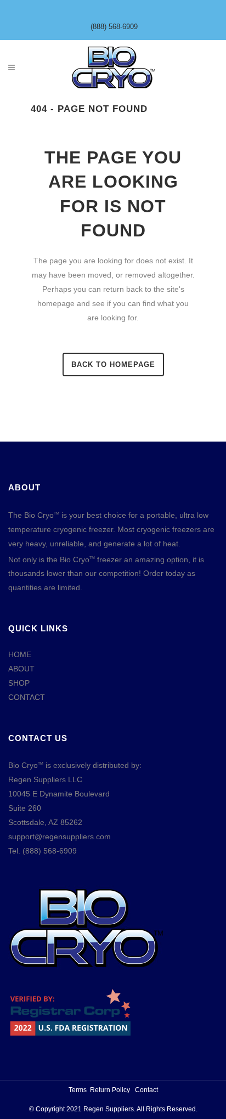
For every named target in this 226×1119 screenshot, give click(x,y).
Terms (78, 1090)
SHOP (19, 683)
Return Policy (110, 1090)
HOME (19, 654)
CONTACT (26, 697)
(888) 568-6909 (114, 26)
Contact (146, 1090)
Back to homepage (113, 364)
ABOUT (21, 668)
